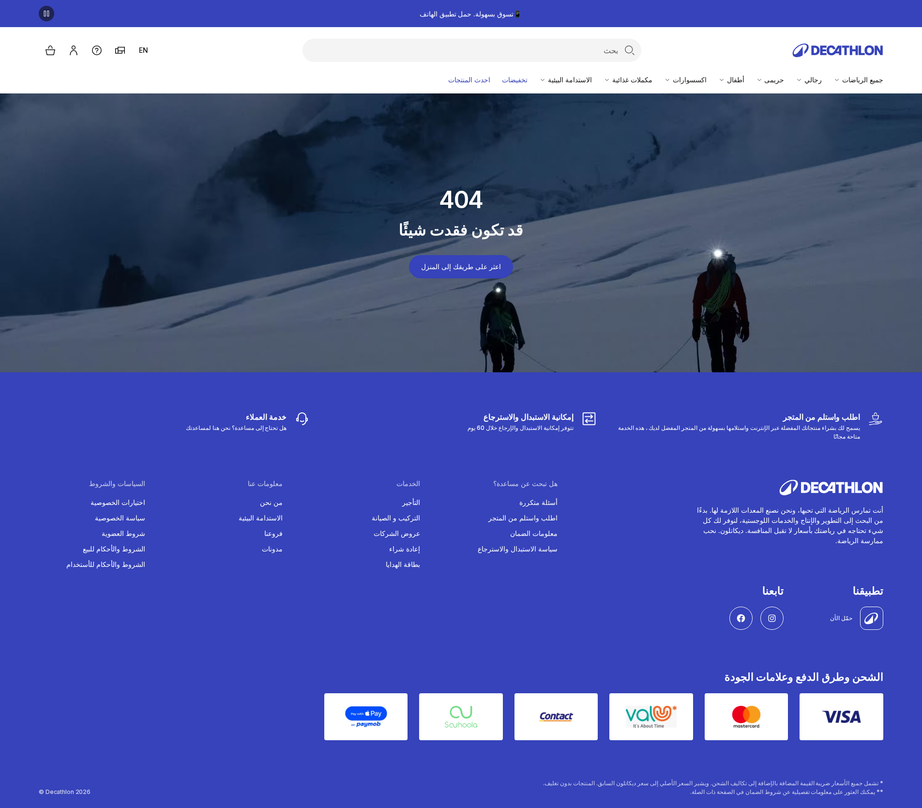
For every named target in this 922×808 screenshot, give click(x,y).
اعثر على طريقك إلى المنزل (460, 266)
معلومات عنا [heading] (265, 484)
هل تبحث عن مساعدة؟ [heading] (525, 484)
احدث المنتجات (469, 80)
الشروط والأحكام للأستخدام (105, 564)
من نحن (271, 502)
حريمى (774, 80)
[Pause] (46, 13)
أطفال (734, 80)
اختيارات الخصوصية (118, 502)
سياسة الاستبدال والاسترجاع (518, 549)
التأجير (411, 502)
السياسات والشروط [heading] (117, 484)
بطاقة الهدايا (403, 564)
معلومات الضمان (534, 533)
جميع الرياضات (861, 80)
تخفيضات (515, 80)
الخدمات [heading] (408, 484)
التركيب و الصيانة (396, 518)
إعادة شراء (404, 549)
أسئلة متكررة (538, 502)
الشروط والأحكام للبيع (114, 549)
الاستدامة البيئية (569, 80)
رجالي (812, 80)
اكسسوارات (689, 80)
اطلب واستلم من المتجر (523, 518)
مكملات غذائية (631, 80)
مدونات (272, 549)
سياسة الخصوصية (120, 518)
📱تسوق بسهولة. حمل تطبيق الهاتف (471, 14)
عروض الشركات (397, 533)
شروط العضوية (123, 533)
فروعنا (273, 533)
